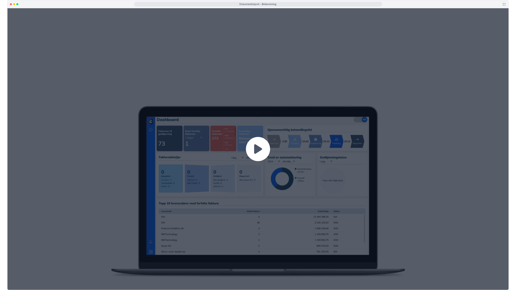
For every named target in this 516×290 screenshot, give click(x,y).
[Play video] (258, 149)
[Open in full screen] (504, 4)
